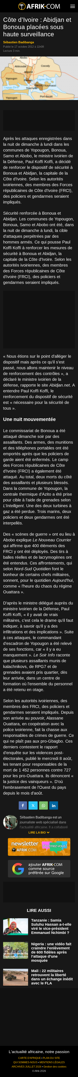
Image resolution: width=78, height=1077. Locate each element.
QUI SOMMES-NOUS (25, 1062)
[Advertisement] (39, 120)
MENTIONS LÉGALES (52, 1062)
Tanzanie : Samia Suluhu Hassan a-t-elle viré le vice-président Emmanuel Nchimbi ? (51, 926)
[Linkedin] (53, 805)
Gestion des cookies (54, 1066)
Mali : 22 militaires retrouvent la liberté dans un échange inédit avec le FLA (52, 977)
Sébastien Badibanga (18, 42)
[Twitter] (33, 805)
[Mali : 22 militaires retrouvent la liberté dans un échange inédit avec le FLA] (15, 977)
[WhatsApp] (43, 805)
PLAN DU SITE (51, 1058)
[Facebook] (23, 805)
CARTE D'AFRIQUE (29, 1058)
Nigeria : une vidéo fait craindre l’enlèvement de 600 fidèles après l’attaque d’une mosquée (51, 952)
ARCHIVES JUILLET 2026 (26, 1066)
